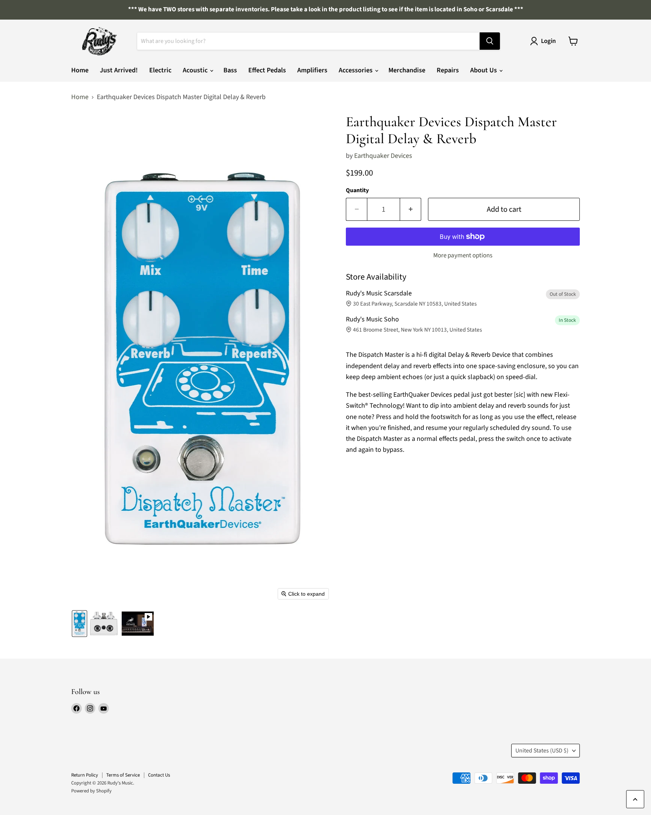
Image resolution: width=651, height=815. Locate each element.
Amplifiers (312, 70)
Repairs (448, 70)
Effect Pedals (267, 70)
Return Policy (84, 775)
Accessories (356, 70)
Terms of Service (123, 775)
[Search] (490, 41)
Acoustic (196, 70)
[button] (79, 623)
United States (541, 750)
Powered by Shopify (91, 790)
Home (80, 70)
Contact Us (159, 775)
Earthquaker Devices (383, 156)
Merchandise (406, 70)
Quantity (357, 190)
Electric (160, 70)
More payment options (462, 255)
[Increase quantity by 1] (410, 209)
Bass (230, 70)
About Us (484, 70)
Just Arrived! (119, 70)
